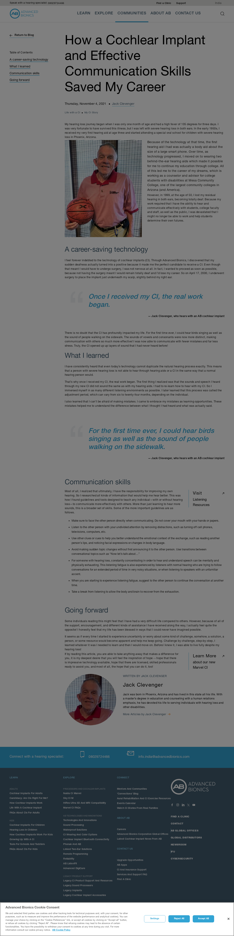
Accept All (203, 919)
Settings (154, 919)
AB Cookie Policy (61, 930)
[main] (117, 919)
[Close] (228, 919)
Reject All (179, 919)
